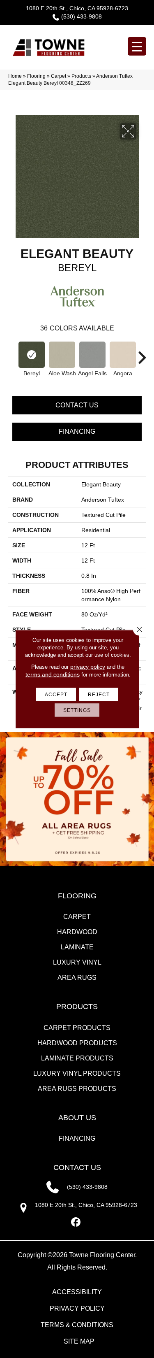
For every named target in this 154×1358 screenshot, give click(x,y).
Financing (77, 431)
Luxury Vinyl (77, 962)
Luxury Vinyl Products (77, 1073)
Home (15, 76)
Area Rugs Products (77, 1088)
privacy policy (87, 666)
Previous (12, 353)
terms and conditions (52, 674)
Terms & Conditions (77, 1324)
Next (142, 353)
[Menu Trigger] (137, 46)
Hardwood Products (77, 1042)
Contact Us (77, 405)
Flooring (36, 76)
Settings (77, 710)
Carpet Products (77, 1027)
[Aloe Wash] (62, 355)
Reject (99, 695)
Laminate (77, 947)
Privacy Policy (77, 1308)
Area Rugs (77, 977)
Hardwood (77, 931)
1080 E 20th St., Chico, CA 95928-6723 (77, 8)
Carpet (58, 76)
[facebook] (76, 1222)
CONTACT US (77, 1167)
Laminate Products (77, 1058)
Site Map (79, 1341)
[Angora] (123, 355)
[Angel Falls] (92, 355)
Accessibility (77, 1291)
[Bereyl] (31, 355)
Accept (56, 695)
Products (81, 76)
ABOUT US (77, 1118)
